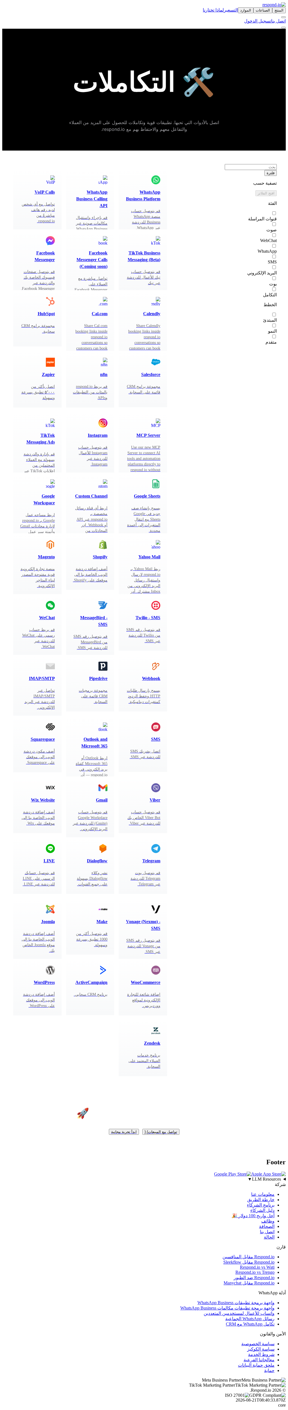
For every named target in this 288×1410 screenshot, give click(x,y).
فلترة (270, 173)
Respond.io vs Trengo (254, 1272)
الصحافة (266, 1226)
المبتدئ (270, 320)
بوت (273, 283)
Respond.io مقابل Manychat (249, 1282)
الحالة (269, 1236)
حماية (269, 1370)
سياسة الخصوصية (257, 1343)
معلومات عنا (262, 1194)
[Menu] (283, 27)
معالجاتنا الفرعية (259, 1359)
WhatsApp (267, 251)
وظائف (267, 1220)
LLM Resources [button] (264, 1178)
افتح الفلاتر (266, 193)
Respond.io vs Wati (257, 1266)
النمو (272, 331)
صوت (271, 229)
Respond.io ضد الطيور (254, 1277)
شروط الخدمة (261, 1354)
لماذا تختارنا (213, 10)
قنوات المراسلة (262, 218)
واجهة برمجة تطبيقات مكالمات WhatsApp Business (227, 1307)
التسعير (231, 10)
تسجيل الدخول (257, 21)
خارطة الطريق (260, 1199)
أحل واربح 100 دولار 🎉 (253, 1215)
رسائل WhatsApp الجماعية (249, 1318)
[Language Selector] (283, 17)
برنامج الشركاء (260, 1204)
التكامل (270, 294)
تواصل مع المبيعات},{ (161, 1132)
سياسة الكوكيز (260, 1348)
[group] (144, 1178)
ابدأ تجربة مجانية (124, 1132)
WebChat (268, 240)
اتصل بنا (278, 21)
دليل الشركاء (262, 1210)
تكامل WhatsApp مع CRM (250, 1323)
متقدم (271, 342)
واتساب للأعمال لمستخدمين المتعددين (239, 1313)
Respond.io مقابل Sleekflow (248, 1261)
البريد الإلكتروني (262, 272)
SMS (272, 261)
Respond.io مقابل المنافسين (248, 1256)
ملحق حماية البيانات (256, 1364)
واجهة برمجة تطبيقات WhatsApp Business (235, 1302)
